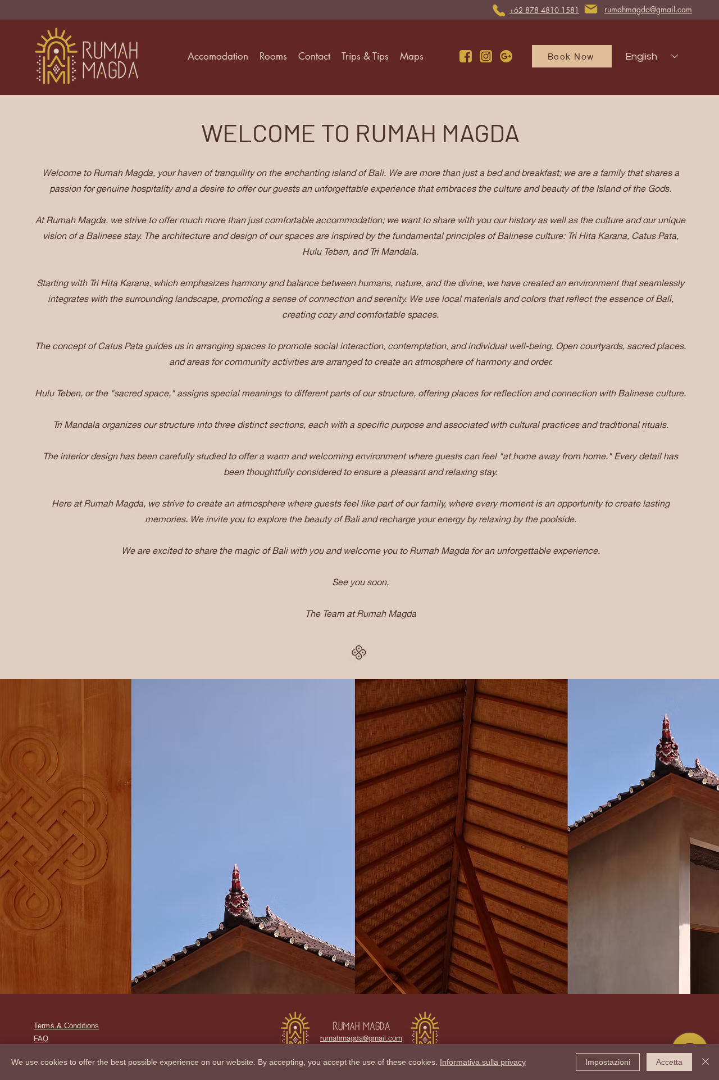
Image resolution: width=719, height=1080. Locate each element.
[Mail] (591, 9)
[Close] (705, 1062)
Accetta (669, 1062)
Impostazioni (607, 1062)
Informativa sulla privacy (483, 1062)
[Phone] (499, 10)
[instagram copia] (486, 56)
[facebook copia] (465, 56)
